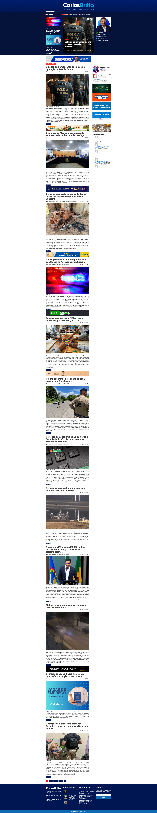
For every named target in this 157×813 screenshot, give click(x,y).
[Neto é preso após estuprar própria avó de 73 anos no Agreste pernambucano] (84, 264)
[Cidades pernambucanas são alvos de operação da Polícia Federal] (84, 71)
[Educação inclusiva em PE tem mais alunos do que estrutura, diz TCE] (84, 322)
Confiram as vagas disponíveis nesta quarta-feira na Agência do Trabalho (52, 51)
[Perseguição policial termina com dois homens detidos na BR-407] (84, 492)
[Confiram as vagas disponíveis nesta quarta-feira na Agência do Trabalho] (84, 678)
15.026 (61, 781)
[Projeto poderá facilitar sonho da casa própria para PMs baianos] (84, 383)
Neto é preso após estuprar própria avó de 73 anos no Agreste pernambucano (53, 32)
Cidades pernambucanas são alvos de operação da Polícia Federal (78, 44)
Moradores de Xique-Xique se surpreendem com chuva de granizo (79, 14)
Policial (66, 39)
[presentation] (88, 19)
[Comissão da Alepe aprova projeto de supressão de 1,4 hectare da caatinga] (84, 137)
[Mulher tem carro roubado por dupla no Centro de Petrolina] (84, 609)
